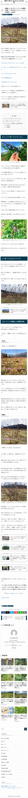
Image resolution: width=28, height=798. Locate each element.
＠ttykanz (7, 52)
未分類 (4, 765)
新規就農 (5, 759)
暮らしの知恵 (6, 762)
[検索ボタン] (26, 1)
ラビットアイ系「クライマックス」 (13, 118)
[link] (13, 648)
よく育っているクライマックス (12, 121)
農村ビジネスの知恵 (7, 774)
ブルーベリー (10, 14)
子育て (4, 753)
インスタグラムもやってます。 (9, 73)
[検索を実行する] (25, 729)
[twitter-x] (15, 648)
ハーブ (4, 744)
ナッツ (4, 741)
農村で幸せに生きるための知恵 (14, 1)
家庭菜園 (5, 756)
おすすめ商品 (6, 738)
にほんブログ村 (5, 597)
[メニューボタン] (1, 1)
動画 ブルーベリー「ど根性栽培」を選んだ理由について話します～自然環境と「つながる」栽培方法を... (18, 558)
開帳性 (8, 127)
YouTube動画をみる (7, 77)
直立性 (8, 125)
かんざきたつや (14, 638)
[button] (3, 612)
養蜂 (4, 777)
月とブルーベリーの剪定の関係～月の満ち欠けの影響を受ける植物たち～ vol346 (18, 106)
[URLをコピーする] (25, 612)
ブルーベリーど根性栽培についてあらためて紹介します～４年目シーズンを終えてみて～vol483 (18, 548)
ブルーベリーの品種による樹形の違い (13, 123)
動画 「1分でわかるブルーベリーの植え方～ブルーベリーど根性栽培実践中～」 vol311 (18, 568)
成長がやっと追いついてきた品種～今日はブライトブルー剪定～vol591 (18, 311)
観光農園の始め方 (7, 771)
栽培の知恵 (4, 14)
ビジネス (5, 747)
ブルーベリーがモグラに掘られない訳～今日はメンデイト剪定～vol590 (18, 538)
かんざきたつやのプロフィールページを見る (13, 63)
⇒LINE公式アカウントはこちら (9, 82)
